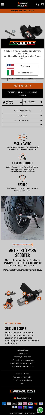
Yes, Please (25, 66)
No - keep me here (25, 73)
